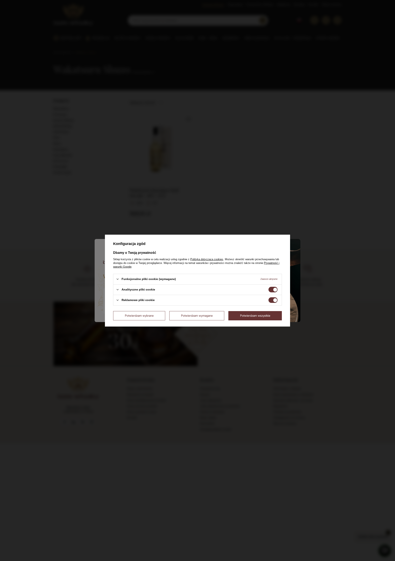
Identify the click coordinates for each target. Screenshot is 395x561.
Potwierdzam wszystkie (255, 315)
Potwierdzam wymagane (197, 315)
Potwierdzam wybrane (139, 315)
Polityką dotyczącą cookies (206, 259)
